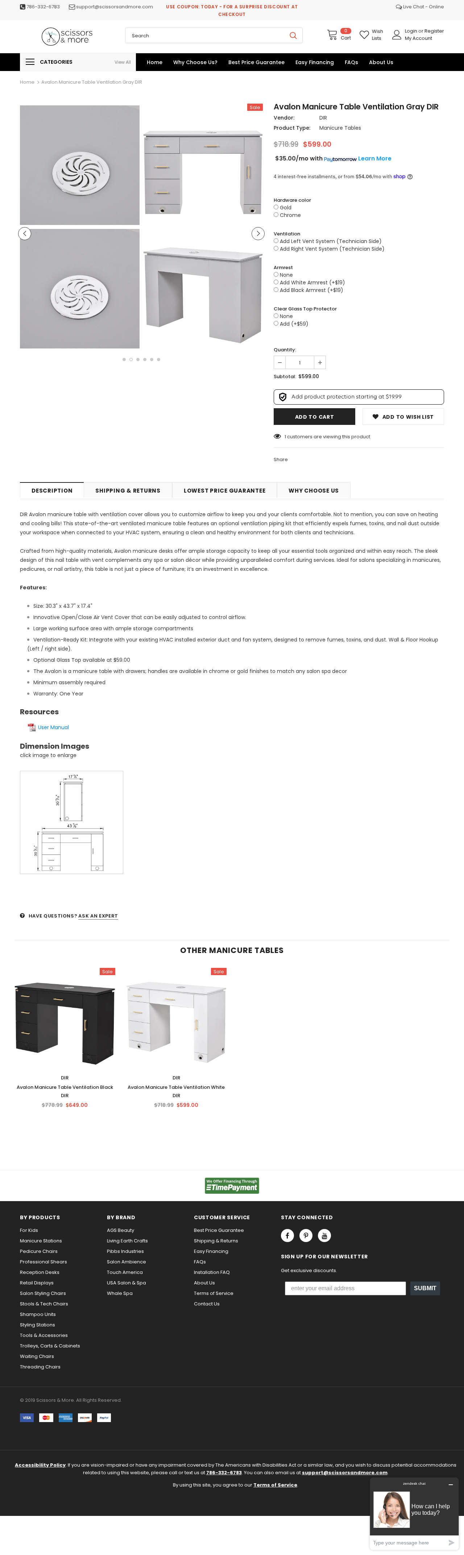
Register (434, 31)
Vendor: (284, 117)
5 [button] (151, 359)
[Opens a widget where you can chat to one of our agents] (414, 1513)
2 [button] (131, 359)
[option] (79, 227)
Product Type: (292, 127)
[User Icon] (397, 34)
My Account (418, 38)
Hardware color (292, 200)
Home (27, 82)
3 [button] (138, 359)
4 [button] (144, 359)
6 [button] (158, 359)
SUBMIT (425, 1288)
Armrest (283, 267)
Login (411, 31)
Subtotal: (285, 376)
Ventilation (287, 233)
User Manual (53, 727)
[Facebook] (287, 1235)
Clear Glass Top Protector (305, 308)
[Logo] (67, 37)
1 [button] (124, 359)
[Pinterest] (305, 1235)
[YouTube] (324, 1235)
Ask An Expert (98, 915)
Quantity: (285, 349)
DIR (323, 117)
